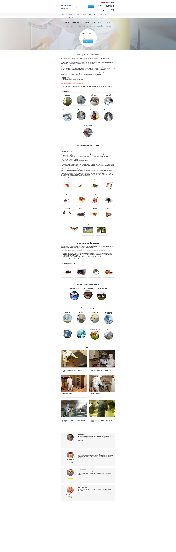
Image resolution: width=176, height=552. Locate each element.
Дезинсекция (77, 14)
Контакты (106, 14)
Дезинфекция (69, 14)
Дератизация (84, 14)
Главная (62, 14)
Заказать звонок (91, 6)
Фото (90, 14)
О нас (101, 14)
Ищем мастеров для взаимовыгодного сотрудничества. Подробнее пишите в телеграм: (106, 4)
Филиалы (112, 14)
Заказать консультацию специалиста (88, 34)
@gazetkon (99, 8)
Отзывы (95, 14)
